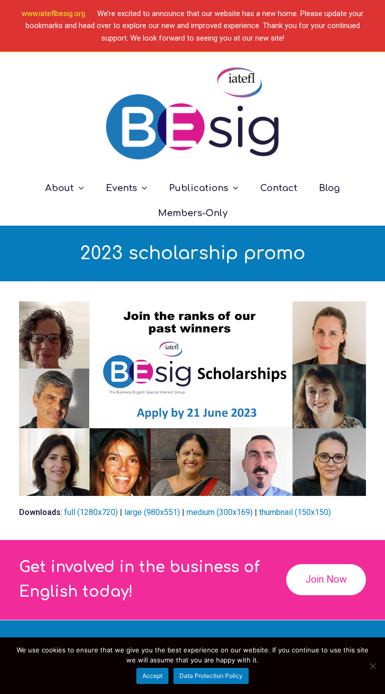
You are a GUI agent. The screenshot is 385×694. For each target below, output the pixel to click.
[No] (372, 666)
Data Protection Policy (211, 675)
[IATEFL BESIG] (192, 113)
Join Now (326, 579)
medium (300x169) (219, 512)
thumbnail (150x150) (295, 512)
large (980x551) (152, 512)
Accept (152, 675)
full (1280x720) (91, 512)
